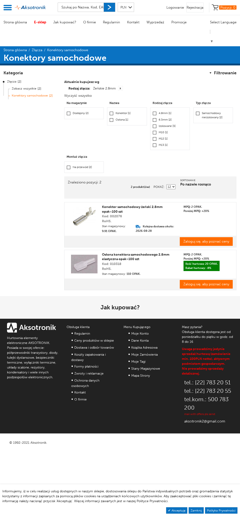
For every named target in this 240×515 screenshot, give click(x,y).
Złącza (37, 50)
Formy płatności (86, 366)
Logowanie (175, 7)
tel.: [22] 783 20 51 (207, 382)
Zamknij (196, 510)
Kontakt (133, 22)
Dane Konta (140, 341)
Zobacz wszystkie (24, 88)
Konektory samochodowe (30, 95)
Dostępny (81, 113)
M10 (163, 132)
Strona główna (15, 22)
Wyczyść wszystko (78, 96)
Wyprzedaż (155, 22)
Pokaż (159, 187)
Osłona (122, 119)
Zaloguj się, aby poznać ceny (206, 241)
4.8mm (165, 113)
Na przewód (82, 167)
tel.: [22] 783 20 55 (207, 390)
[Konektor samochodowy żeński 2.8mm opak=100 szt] (84, 216)
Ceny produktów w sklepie (94, 341)
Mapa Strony (140, 376)
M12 (163, 138)
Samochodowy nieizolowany (212, 115)
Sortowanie (187, 180)
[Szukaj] (109, 7)
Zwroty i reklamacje (89, 374)
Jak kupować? (64, 22)
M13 (163, 145)
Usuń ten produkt (120, 88)
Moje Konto (140, 334)
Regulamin (111, 22)
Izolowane (167, 126)
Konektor (123, 113)
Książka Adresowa (144, 348)
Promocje (179, 22)
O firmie (89, 22)
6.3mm (165, 119)
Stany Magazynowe (145, 369)
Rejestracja (195, 7)
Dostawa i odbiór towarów (94, 348)
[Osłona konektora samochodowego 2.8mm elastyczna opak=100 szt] (84, 264)
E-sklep (40, 22)
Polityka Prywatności (221, 510)
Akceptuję (178, 510)
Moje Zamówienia (144, 355)
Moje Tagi (138, 362)
